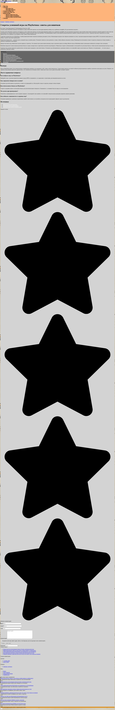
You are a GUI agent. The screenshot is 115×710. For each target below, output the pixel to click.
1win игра (5, 7)
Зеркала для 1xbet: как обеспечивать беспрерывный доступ (14, 696)
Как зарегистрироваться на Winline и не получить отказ (13, 703)
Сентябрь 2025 (6, 660)
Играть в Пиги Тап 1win (12, 14)
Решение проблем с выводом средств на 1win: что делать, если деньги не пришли (21, 654)
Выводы (5, 53)
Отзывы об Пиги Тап (8, 11)
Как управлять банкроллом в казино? (11, 57)
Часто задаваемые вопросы (9, 55)
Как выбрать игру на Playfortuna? (10, 56)
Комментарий (4, 638)
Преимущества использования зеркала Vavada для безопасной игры (18, 649)
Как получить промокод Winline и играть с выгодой (12, 700)
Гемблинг (5, 18)
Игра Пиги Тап (9, 8)
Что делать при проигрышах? (10, 59)
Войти (4, 671)
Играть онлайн (6, 13)
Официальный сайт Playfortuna (10, 104)
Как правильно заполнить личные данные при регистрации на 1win (18, 652)
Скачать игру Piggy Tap (9, 12)
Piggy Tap (5, 6)
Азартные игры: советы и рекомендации (12, 107)
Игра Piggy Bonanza (10, 9)
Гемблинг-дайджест (7, 666)
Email (2, 626)
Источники (5, 62)
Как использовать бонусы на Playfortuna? (12, 58)
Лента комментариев (8, 673)
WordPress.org (6, 674)
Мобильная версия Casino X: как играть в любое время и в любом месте (19, 650)
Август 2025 (6, 662)
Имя (2, 623)
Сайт (2, 628)
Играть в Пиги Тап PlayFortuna (13, 17)
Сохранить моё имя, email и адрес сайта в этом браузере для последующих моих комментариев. (23, 640)
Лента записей (6, 672)
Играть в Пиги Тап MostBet (12, 15)
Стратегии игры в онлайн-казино (10, 105)
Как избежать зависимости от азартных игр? (13, 61)
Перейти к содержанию (6, 1)
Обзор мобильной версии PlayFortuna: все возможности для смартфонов (19, 651)
